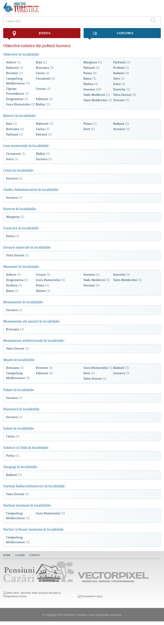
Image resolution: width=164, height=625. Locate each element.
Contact (34, 555)
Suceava (92, 89)
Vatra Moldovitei (97, 100)
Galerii (20, 555)
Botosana (45, 68)
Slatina (90, 84)
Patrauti (91, 68)
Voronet (121, 100)
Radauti (121, 73)
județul (45, 33)
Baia (41, 62)
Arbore (13, 62)
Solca (119, 84)
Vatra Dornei (124, 95)
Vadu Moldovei (96, 95)
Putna (89, 73)
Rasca (89, 78)
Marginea (92, 62)
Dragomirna (17, 99)
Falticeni (44, 99)
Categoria (125, 33)
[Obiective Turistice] (21, 15)
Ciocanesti (45, 78)
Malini (43, 104)
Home (7, 555)
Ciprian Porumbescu (17, 91)
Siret (118, 78)
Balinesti (14, 68)
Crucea (43, 89)
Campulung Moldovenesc (18, 80)
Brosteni (14, 73)
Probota (121, 68)
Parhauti (121, 62)
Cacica (42, 73)
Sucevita (121, 89)
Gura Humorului (20, 104)
